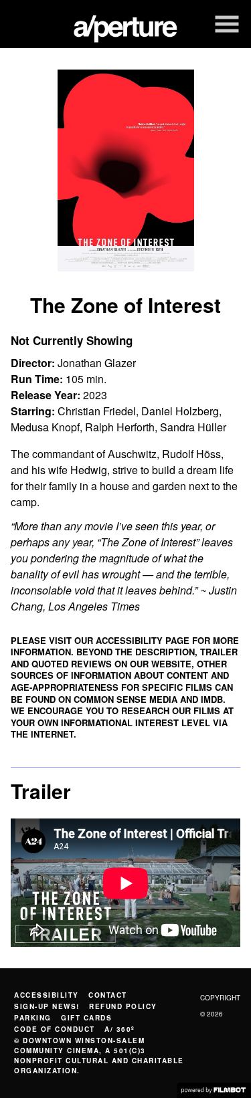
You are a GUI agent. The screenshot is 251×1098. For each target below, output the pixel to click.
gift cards (86, 1017)
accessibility (46, 995)
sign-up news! (47, 1006)
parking (33, 1017)
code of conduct (54, 1029)
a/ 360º (119, 1029)
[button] (227, 24)
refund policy (123, 1006)
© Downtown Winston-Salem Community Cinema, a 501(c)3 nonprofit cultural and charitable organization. (99, 1055)
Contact (107, 995)
